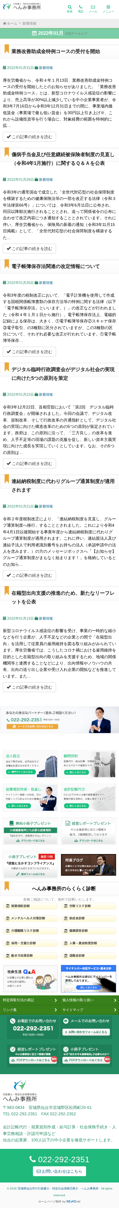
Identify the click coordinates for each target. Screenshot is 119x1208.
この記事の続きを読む (31, 136)
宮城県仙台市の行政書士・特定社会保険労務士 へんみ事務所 (58, 1188)
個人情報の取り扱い (78, 1000)
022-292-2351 (63, 1159)
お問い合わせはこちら (61, 1171)
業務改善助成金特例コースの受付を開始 (56, 51)
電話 (80, 11)
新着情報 (46, 68)
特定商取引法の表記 (18, 1000)
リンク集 (10, 1010)
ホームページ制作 (50, 1201)
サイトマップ (72, 1010)
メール (93, 11)
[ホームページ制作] (73, 1201)
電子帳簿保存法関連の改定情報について (56, 266)
